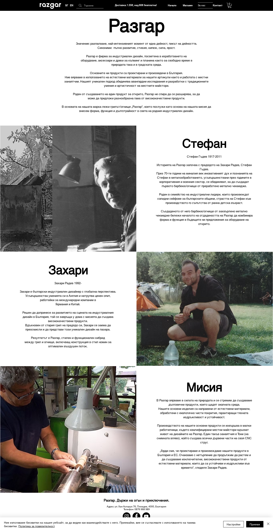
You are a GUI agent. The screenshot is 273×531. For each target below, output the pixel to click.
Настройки (233, 524)
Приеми (255, 524)
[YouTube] (146, 516)
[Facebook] (136, 516)
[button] (230, 5)
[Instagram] (127, 516)
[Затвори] (268, 524)
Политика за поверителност (36, 526)
